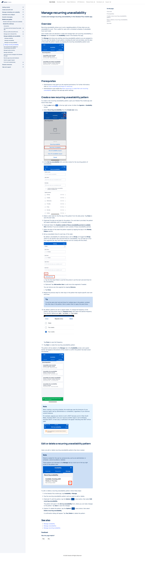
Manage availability (49, 523)
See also (109, 23)
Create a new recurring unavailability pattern (116, 16)
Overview (109, 11)
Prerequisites (110, 14)
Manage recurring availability (52, 528)
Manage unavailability (50, 526)
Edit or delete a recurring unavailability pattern (117, 20)
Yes (43, 539)
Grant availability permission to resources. (60, 86)
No (49, 539)
